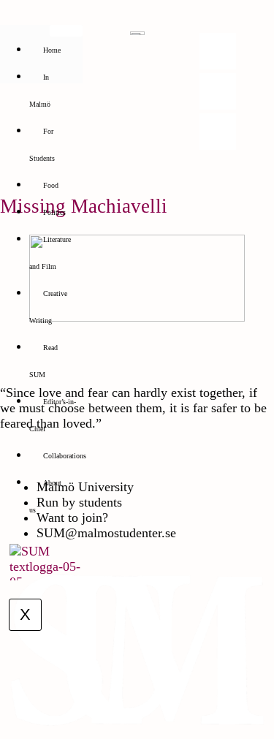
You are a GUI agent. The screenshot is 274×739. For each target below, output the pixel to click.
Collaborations (64, 456)
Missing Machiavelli (83, 206)
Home (52, 50)
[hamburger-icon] (66, 31)
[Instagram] (217, 51)
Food (50, 185)
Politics (54, 212)
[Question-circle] (217, 131)
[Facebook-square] (217, 91)
